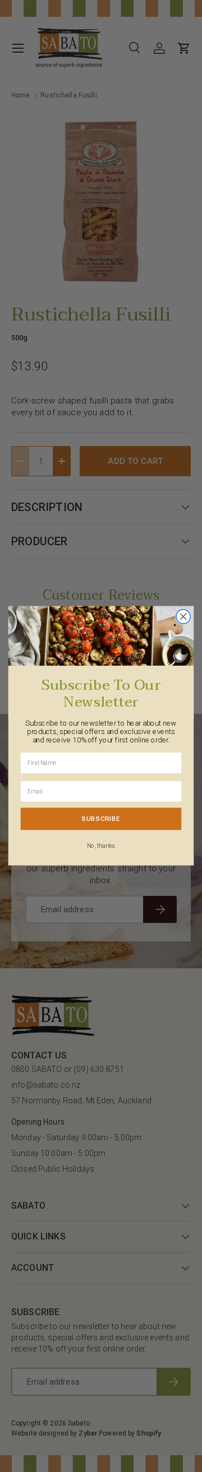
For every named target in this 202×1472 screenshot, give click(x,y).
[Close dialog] (183, 617)
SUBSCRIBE (100, 819)
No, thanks (101, 846)
